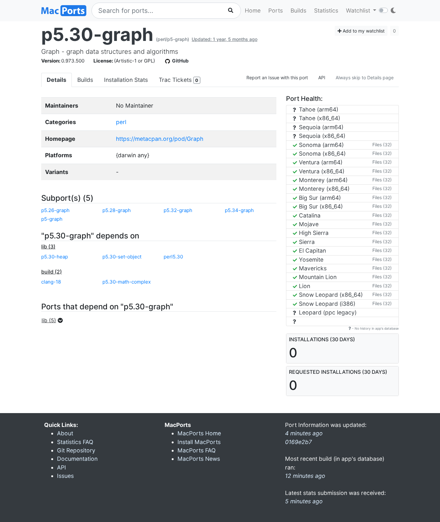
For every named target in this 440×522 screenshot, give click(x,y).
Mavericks (312, 268)
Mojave (308, 224)
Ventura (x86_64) (320, 171)
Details (56, 79)
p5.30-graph (97, 34)
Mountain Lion (317, 277)
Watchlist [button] (359, 10)
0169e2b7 (298, 442)
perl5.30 (173, 257)
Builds (298, 10)
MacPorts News (198, 458)
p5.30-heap (54, 257)
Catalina (308, 215)
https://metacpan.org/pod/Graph (159, 138)
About (65, 433)
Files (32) (382, 144)
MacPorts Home (199, 433)
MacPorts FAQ (196, 450)
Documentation (77, 458)
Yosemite (310, 259)
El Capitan (311, 250)
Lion (303, 286)
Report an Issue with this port (277, 77)
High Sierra (313, 232)
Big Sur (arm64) (319, 197)
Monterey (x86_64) (323, 188)
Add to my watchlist (363, 31)
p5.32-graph (178, 210)
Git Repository (76, 450)
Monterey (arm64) (322, 180)
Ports (275, 10)
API (321, 77)
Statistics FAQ (75, 442)
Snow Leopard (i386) (326, 303)
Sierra (306, 241)
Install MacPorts (199, 442)
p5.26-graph (55, 210)
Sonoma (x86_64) (321, 153)
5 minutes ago (304, 501)
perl (121, 122)
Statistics (326, 10)
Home (253, 10)
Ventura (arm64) (319, 162)
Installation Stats (126, 79)
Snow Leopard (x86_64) (330, 294)
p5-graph (51, 219)
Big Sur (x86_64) (320, 206)
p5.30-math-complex (126, 282)
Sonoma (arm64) (320, 144)
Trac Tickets (178, 79)
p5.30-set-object (121, 257)
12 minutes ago (305, 475)
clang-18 (51, 282)
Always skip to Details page (365, 77)
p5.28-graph (116, 210)
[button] (54, 320)
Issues (65, 475)
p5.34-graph (239, 210)
